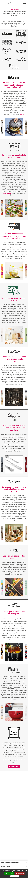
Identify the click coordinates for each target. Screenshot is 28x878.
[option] (14, 127)
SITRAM (22, 114)
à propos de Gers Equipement (10, 863)
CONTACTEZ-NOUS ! (14, 766)
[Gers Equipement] (10, 3)
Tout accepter (10, 873)
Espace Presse (5, 867)
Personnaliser (14, 876)
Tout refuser (20, 873)
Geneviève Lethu (6, 193)
